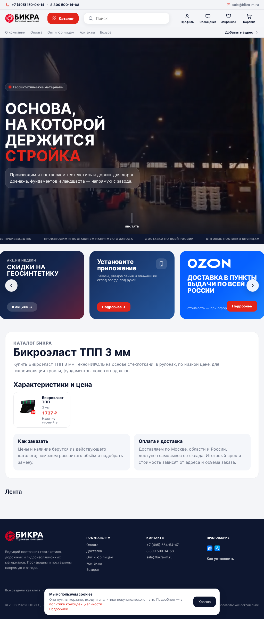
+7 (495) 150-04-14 (28, 5)
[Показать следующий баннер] (252, 285)
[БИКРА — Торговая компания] (22, 18)
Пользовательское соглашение (235, 605)
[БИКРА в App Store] (217, 548)
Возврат (106, 32)
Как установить (220, 559)
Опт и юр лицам (60, 32)
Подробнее (58, 609)
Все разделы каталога (22, 590)
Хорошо (205, 602)
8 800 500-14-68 (64, 5)
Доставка (94, 551)
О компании (15, 32)
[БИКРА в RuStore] (209, 548)
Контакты (87, 32)
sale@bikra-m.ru (245, 5)
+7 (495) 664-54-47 (162, 545)
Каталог (66, 18)
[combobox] (130, 18)
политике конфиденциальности (75, 604)
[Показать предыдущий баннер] (11, 285)
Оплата (36, 32)
